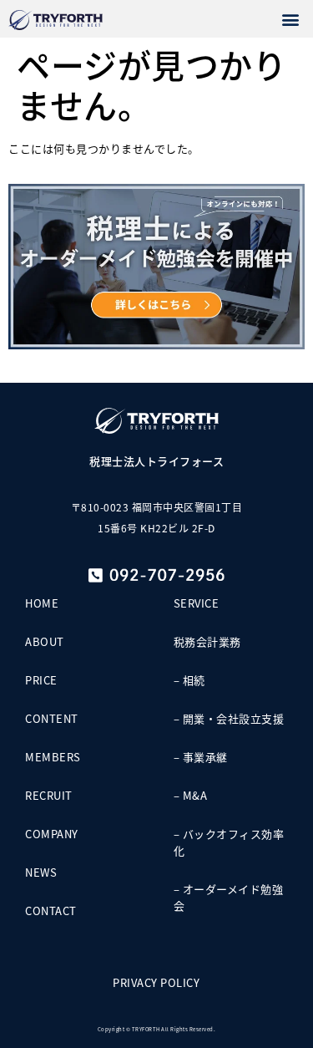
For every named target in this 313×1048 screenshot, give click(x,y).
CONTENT (51, 718)
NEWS (41, 872)
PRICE (41, 680)
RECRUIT (49, 795)
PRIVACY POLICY (156, 982)
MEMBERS (53, 757)
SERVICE (197, 603)
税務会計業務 (207, 641)
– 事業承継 (201, 757)
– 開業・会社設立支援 (229, 718)
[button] (291, 19)
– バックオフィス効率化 (229, 842)
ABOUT (44, 641)
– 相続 (189, 680)
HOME (41, 603)
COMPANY (51, 834)
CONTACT (51, 910)
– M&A (191, 795)
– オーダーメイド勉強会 (229, 897)
